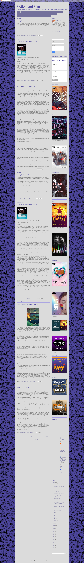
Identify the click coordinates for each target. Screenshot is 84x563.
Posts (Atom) (35, 439)
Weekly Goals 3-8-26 (57, 510)
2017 (54, 536)
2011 (54, 545)
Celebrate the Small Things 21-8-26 (27, 204)
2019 (54, 533)
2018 (54, 534)
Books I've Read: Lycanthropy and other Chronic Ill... (59, 503)
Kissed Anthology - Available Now (23, 15)
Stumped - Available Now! (22, 13)
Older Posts (47, 436)
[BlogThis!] (39, 35)
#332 (61, 466)
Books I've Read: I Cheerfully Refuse (27, 304)
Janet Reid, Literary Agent (62, 451)
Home (31, 436)
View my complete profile (56, 31)
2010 (54, 547)
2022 (54, 528)
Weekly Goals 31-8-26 (23, 21)
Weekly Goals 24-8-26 (23, 175)
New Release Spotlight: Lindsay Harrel (63, 439)
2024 (54, 525)
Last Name (54, 71)
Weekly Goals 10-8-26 (57, 504)
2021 (54, 530)
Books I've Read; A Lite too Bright (26, 86)
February (55, 520)
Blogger (51, 560)
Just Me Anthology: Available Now (37, 15)
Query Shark (62, 465)
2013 (54, 542)
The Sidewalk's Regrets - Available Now (35, 13)
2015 (54, 539)
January (55, 521)
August (55, 483)
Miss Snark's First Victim (62, 445)
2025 (54, 523)
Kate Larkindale (58, 20)
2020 (54, 531)
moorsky (44, 560)
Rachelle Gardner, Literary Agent (63, 436)
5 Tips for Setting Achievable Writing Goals (63, 460)
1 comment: (33, 198)
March (55, 518)
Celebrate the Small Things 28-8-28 (27, 41)
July (54, 512)
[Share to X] (40, 35)
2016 (54, 537)
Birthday (53, 74)
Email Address (55, 64)
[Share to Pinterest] (42, 35)
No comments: (33, 35)
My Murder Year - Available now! (50, 13)
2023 (54, 526)
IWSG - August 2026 (57, 508)
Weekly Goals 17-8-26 (23, 387)
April (55, 517)
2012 (54, 544)
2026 (54, 482)
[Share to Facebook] (41, 35)
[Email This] (38, 35)
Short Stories (47, 15)
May (55, 515)
